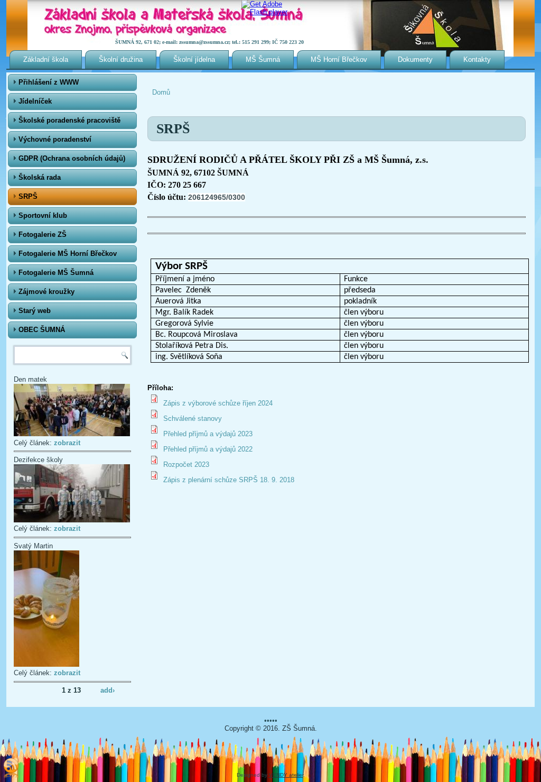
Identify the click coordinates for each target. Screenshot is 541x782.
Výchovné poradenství (54, 139)
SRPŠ (28, 196)
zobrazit (67, 443)
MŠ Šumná (263, 59)
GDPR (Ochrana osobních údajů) (71, 158)
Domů (161, 92)
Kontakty (477, 59)
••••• (270, 720)
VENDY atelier (286, 775)
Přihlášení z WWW (48, 82)
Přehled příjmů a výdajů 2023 (208, 434)
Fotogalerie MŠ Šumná (56, 273)
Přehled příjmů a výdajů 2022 (208, 449)
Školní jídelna (194, 59)
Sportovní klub (42, 215)
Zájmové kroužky (46, 292)
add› (107, 690)
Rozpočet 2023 (186, 464)
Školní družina (121, 59)
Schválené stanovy (192, 418)
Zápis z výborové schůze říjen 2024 (218, 403)
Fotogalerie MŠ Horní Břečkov (67, 253)
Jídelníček (35, 101)
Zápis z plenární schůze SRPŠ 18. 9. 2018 (228, 480)
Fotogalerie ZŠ (42, 234)
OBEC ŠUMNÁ (41, 330)
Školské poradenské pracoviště (69, 120)
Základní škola (45, 59)
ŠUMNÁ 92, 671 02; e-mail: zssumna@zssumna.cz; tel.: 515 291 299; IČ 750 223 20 (209, 42)
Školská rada (39, 177)
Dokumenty (415, 59)
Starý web (34, 311)
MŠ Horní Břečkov (339, 59)
